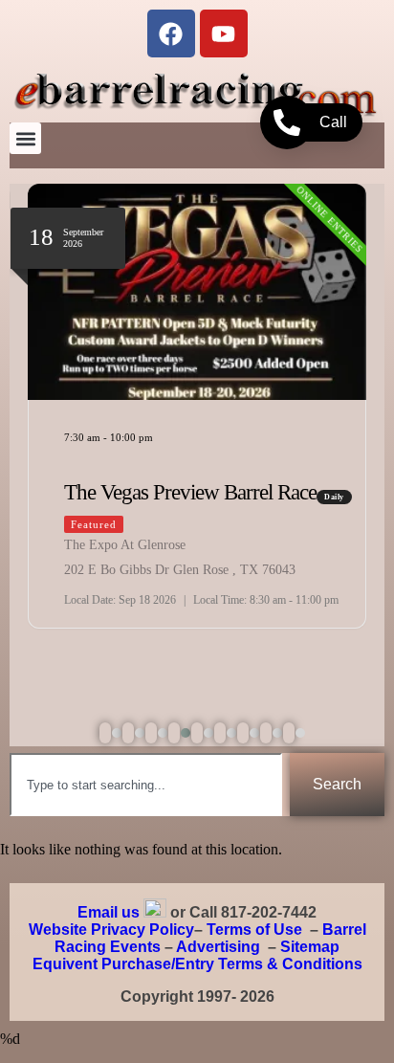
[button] (25, 138)
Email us (108, 912)
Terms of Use (254, 929)
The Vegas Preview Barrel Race (190, 492)
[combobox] (146, 784)
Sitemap (309, 947)
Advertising (218, 947)
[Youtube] (224, 33)
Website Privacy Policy (111, 929)
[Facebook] (171, 33)
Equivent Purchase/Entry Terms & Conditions (197, 964)
